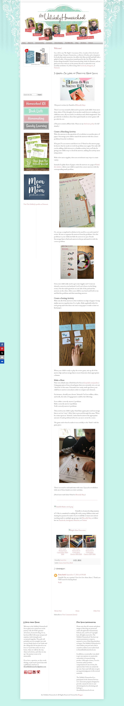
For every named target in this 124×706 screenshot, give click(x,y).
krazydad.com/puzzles (91, 383)
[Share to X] (77, 560)
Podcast (90, 42)
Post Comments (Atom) (69, 615)
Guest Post (66, 563)
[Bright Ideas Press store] (77, 530)
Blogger (80, 695)
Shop (76, 42)
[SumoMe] (2, 361)
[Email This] (74, 560)
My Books (83, 42)
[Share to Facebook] (79, 560)
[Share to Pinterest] (80, 560)
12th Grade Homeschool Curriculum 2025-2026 (62, 551)
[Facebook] (2, 344)
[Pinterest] (2, 349)
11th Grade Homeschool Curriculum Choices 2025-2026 (90, 551)
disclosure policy (89, 124)
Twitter (84, 520)
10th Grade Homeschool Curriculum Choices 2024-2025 (76, 551)
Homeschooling (39, 42)
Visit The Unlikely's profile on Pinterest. (36, 204)
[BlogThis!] (76, 560)
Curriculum (49, 42)
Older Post (96, 611)
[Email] (2, 357)
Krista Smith (62, 575)
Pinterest (57, 68)
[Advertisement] (34, 79)
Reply (60, 582)
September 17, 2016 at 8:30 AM (76, 575)
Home (23, 42)
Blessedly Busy (80, 105)
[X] (2, 353)
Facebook (83, 66)
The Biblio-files (69, 42)
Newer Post (57, 611)
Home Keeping (59, 42)
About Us (30, 42)
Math (71, 563)
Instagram (90, 66)
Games (60, 563)
